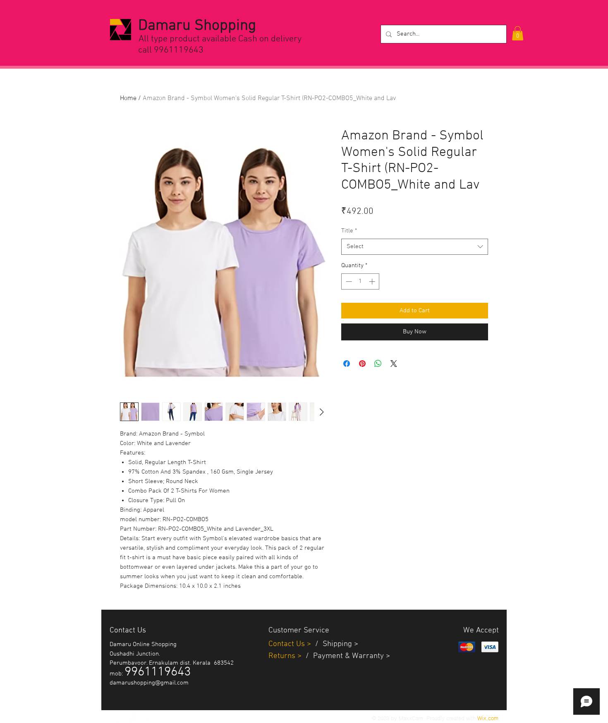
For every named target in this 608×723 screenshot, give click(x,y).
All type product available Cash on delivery (220, 39)
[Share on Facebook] (347, 364)
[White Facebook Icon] (131, 718)
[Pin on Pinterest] (362, 364)
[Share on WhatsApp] (378, 364)
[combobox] (414, 247)
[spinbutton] (360, 281)
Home (128, 98)
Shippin (335, 644)
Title (349, 231)
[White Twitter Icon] (114, 718)
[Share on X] (394, 364)
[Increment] (372, 281)
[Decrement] (348, 281)
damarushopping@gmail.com (149, 683)
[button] (518, 33)
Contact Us (287, 644)
